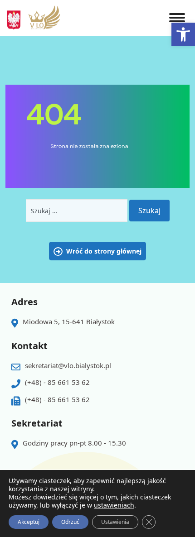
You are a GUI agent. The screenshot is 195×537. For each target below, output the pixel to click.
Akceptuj (28, 522)
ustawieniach (114, 505)
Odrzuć (70, 522)
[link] (183, 34)
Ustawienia (115, 522)
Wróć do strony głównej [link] (103, 251)
